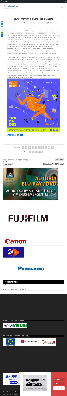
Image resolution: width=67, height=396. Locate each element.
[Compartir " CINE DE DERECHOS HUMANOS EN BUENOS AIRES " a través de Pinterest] (36, 147)
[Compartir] (2, 35)
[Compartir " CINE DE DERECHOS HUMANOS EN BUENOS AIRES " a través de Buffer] (42, 147)
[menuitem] (1, 1)
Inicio (4, 394)
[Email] (2, 29)
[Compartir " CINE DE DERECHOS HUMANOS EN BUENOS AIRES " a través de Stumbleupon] (45, 147)
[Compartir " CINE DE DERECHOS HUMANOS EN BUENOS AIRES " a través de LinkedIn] (39, 147)
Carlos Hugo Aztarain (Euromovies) (30, 23)
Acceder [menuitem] (5, 1)
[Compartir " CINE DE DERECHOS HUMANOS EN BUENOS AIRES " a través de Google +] (29, 147)
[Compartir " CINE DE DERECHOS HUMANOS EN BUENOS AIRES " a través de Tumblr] (32, 147)
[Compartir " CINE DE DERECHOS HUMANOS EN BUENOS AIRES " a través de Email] (49, 147)
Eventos (44, 23)
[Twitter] (2, 25)
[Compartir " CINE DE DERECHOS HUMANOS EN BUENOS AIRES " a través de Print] (52, 147)
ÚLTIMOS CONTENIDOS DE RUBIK (15, 289)
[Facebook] (2, 22)
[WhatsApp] (2, 32)
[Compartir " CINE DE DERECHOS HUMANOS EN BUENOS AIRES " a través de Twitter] (26, 147)
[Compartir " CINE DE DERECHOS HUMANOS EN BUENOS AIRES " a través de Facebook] (23, 147)
